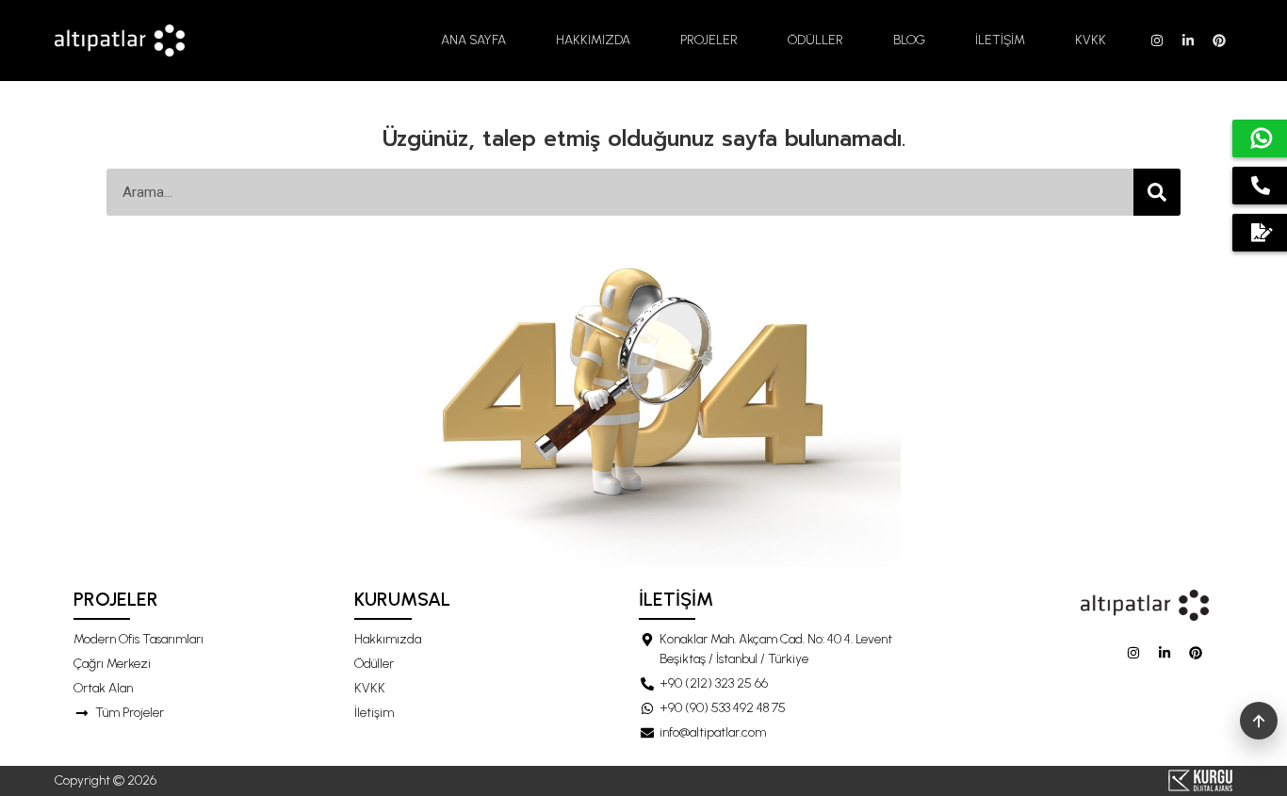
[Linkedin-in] (1188, 40)
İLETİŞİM (1000, 40)
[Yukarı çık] (1259, 720)
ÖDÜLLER (815, 40)
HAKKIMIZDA (593, 40)
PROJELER (709, 40)
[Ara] (1157, 192)
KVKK (1090, 40)
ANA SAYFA (473, 40)
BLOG (909, 40)
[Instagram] (1157, 40)
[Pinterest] (1219, 40)
